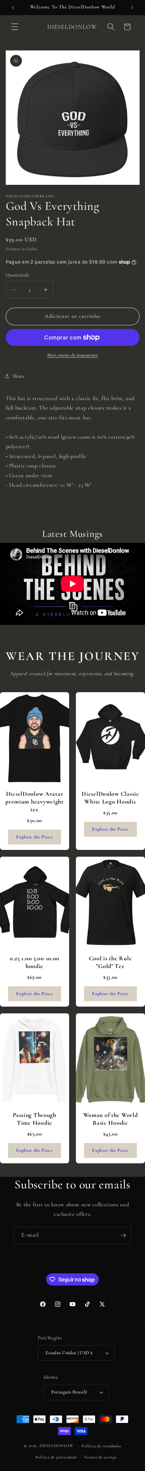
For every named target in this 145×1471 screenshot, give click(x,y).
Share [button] (18, 376)
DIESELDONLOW (56, 1446)
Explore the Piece (34, 837)
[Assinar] (123, 1235)
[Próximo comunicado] (132, 7)
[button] (15, 27)
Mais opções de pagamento (72, 355)
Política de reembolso (101, 1446)
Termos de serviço (100, 1457)
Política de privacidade (56, 1457)
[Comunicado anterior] (13, 7)
